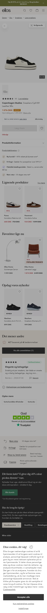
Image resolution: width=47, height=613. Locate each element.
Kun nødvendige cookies (23, 603)
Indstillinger (24, 608)
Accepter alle (23, 597)
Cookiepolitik (9, 589)
